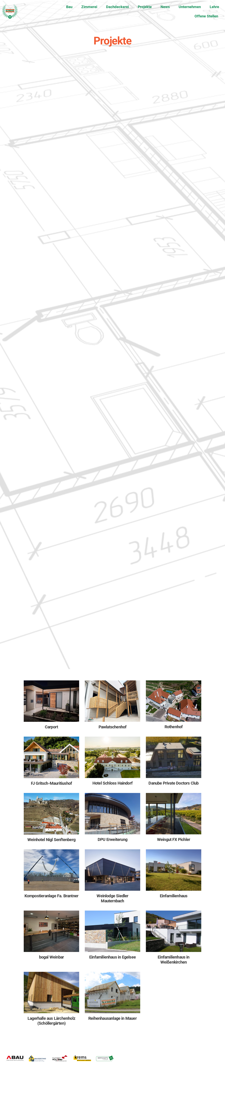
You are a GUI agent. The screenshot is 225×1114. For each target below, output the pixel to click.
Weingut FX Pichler (173, 839)
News (165, 7)
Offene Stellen (206, 16)
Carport (51, 727)
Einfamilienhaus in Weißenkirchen (173, 959)
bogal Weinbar (51, 957)
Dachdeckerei (117, 7)
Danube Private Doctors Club (173, 783)
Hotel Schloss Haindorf (112, 783)
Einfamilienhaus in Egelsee (112, 957)
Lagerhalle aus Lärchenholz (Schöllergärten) (51, 1021)
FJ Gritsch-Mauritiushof (51, 783)
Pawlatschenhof (113, 727)
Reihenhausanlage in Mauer (112, 1018)
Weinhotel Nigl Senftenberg (51, 839)
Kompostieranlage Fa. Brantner (51, 895)
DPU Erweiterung (112, 839)
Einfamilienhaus (174, 895)
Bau (69, 7)
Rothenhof (174, 726)
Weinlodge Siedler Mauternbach (112, 898)
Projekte (145, 7)
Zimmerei (89, 7)
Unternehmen (190, 7)
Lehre (214, 7)
